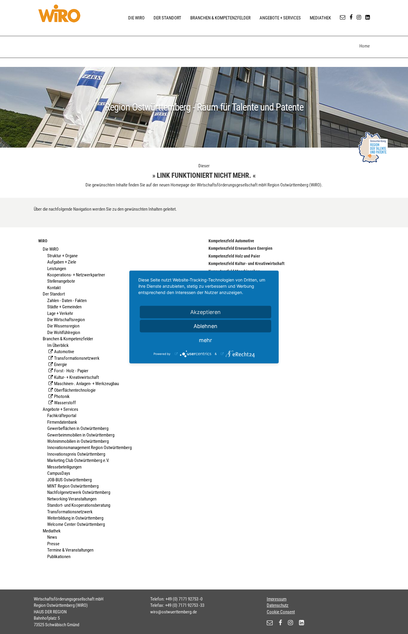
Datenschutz (278, 605)
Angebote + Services (280, 18)
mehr (205, 340)
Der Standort (167, 18)
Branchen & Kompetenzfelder (220, 18)
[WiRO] (59, 13)
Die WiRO (136, 18)
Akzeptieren (205, 312)
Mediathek (320, 18)
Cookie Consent (281, 612)
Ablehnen (205, 326)
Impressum (276, 599)
